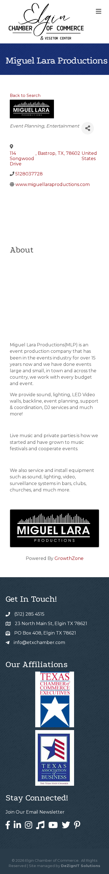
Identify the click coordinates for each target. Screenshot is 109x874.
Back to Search (25, 95)
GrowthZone (69, 558)
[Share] (87, 128)
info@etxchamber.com (39, 642)
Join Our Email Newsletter (35, 812)
